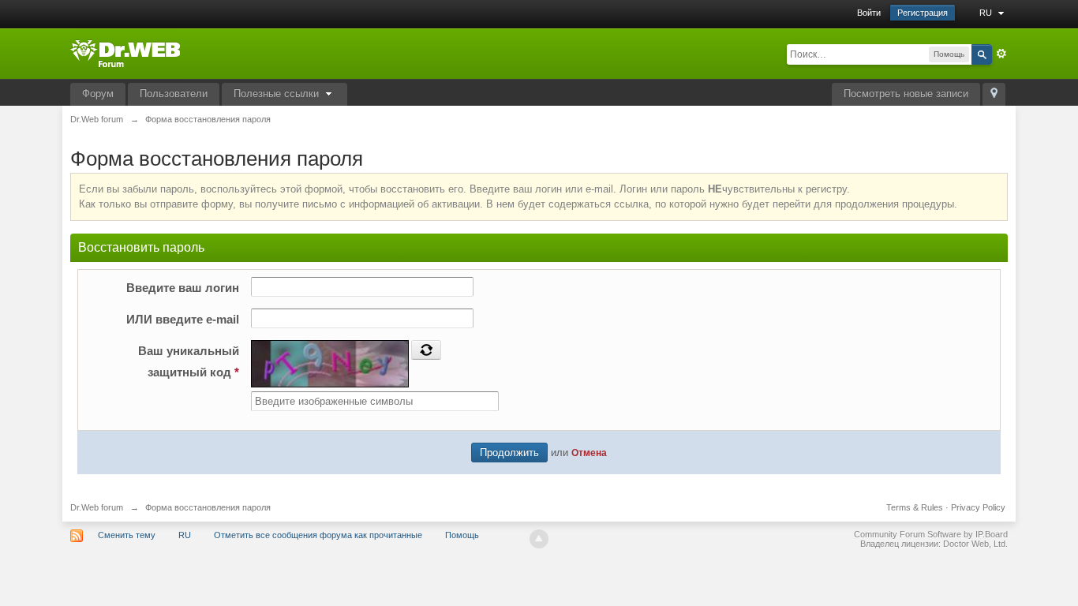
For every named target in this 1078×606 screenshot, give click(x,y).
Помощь (462, 535)
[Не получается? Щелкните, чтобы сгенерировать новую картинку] (426, 349)
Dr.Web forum (96, 507)
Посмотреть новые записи (906, 93)
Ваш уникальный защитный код (188, 361)
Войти (869, 12)
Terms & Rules (914, 507)
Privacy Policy (978, 507)
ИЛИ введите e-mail (182, 319)
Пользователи (174, 93)
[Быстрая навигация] (994, 94)
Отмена (589, 452)
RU (986, 12)
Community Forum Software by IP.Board (931, 534)
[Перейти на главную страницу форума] (125, 52)
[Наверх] (539, 538)
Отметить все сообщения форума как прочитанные (318, 535)
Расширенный (1001, 53)
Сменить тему (126, 535)
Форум (98, 93)
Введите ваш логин (182, 287)
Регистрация (922, 12)
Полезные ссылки (278, 93)
